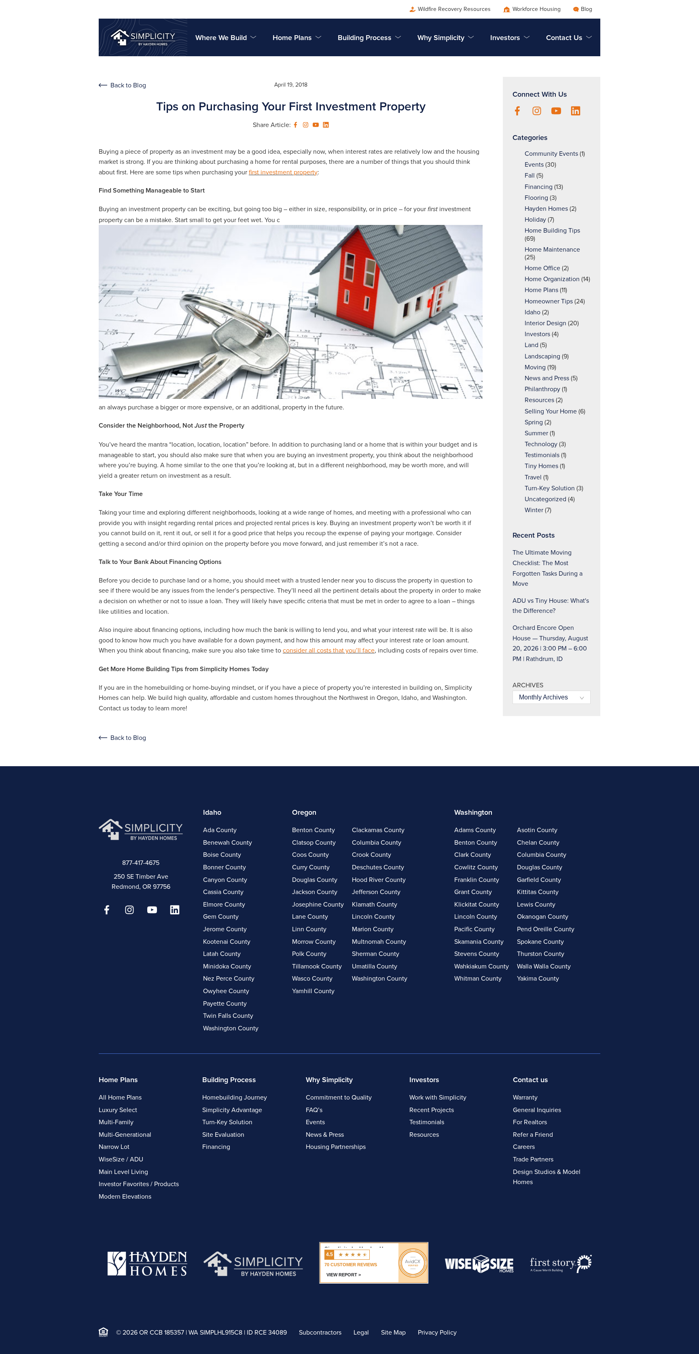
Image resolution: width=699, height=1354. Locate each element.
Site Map (393, 1332)
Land (531, 345)
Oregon (304, 812)
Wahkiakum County (481, 966)
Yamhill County (313, 991)
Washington (473, 812)
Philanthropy (542, 389)
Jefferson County (376, 891)
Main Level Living (123, 1171)
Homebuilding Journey (234, 1097)
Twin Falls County (228, 1015)
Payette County (225, 1003)
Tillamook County (317, 966)
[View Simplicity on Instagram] (306, 125)
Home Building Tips (552, 230)
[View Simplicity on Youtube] (316, 125)
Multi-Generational (125, 1134)
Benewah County (227, 842)
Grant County (473, 891)
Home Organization (552, 279)
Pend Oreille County (545, 929)
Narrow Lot (114, 1146)
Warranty (525, 1097)
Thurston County (540, 953)
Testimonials (542, 455)
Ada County (220, 830)
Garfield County (539, 879)
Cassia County (223, 891)
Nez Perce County (228, 978)
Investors (537, 334)
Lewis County (536, 904)
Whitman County (478, 978)
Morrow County (314, 941)
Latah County (222, 953)
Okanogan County (542, 916)
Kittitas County (538, 891)
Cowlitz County (476, 867)
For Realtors (530, 1122)
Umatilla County (374, 966)
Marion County (373, 929)
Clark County (472, 854)
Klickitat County (476, 904)
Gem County (221, 916)
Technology (541, 444)
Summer (536, 433)
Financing (539, 186)
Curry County (311, 867)
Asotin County (537, 830)
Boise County (222, 854)
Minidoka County (227, 966)
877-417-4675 (140, 862)
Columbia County (376, 842)
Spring (534, 422)
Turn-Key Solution (550, 488)
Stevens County (476, 953)
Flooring (536, 197)
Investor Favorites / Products (139, 1184)
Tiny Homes (541, 465)
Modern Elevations (125, 1196)
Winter (534, 510)
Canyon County (225, 879)
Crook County (371, 854)
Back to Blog (128, 85)
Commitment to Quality (339, 1097)
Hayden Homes (546, 208)
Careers (524, 1146)
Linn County (309, 929)
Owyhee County (226, 991)
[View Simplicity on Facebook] (295, 125)
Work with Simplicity (437, 1097)
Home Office (542, 268)
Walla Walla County (544, 966)
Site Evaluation (223, 1134)
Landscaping (542, 356)
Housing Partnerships (336, 1146)
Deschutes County (378, 867)
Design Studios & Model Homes (546, 1177)
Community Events (551, 153)
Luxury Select (118, 1110)
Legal (361, 1332)
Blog (586, 9)
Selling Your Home (551, 411)
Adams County (475, 830)
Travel (533, 477)
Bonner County (224, 867)
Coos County (310, 854)
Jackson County (314, 891)
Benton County (313, 830)
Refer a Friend (533, 1134)
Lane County (310, 916)
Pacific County (474, 929)
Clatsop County (314, 842)
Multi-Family (116, 1122)
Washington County (230, 1028)
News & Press (325, 1134)
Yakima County (538, 978)
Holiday (535, 219)
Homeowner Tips (549, 301)
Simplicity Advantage (232, 1110)
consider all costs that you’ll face (329, 650)
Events (534, 164)
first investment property (283, 172)
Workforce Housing (537, 9)
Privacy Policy (437, 1332)
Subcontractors (320, 1332)
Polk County (309, 953)
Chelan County (538, 842)
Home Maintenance (552, 249)
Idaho (532, 312)
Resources (539, 400)
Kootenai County (226, 941)
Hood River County (379, 879)
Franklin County (476, 879)
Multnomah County (379, 941)
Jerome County (225, 929)
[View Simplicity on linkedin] (326, 125)
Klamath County (374, 904)
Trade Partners (533, 1159)
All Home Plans (120, 1097)
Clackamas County (378, 830)
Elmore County (224, 904)
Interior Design (545, 323)
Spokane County (540, 941)
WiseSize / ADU (121, 1159)
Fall (530, 175)
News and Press (547, 378)
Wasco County (312, 978)
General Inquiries (537, 1110)
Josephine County (318, 904)
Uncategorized (545, 499)
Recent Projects (431, 1110)
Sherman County (375, 953)
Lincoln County (373, 916)
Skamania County (479, 941)
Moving (535, 367)
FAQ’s (314, 1110)
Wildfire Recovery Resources (454, 9)
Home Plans (541, 290)
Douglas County (314, 879)
